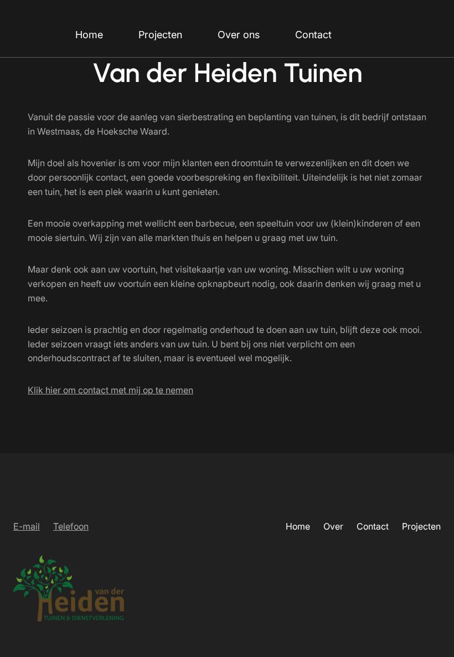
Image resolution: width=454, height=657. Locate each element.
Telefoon (71, 526)
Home (89, 34)
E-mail (26, 526)
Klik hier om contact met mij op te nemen (110, 390)
